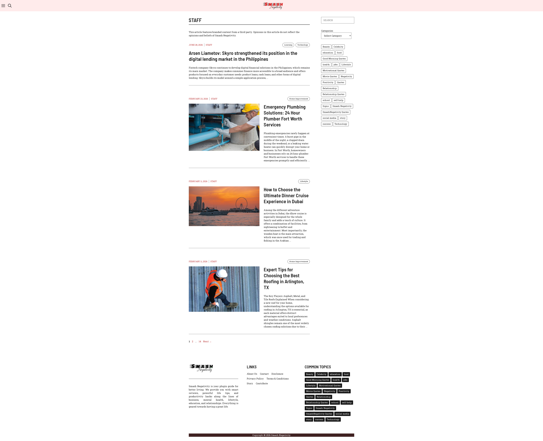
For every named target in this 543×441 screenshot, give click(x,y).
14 (200, 341)
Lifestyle (304, 181)
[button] (10, 5)
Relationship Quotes (333, 94)
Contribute (262, 383)
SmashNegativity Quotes (336, 112)
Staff (209, 45)
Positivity (328, 82)
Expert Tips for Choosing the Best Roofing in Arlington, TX (284, 278)
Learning (288, 45)
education (328, 52)
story (342, 118)
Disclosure (277, 373)
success (327, 124)
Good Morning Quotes (334, 58)
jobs (336, 64)
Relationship (330, 88)
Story (250, 383)
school (326, 100)
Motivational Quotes (333, 70)
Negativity (346, 76)
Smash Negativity (342, 106)
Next (207, 341)
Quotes (340, 82)
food (339, 52)
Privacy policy (255, 378)
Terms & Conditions (278, 378)
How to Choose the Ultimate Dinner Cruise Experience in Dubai (286, 195)
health (326, 64)
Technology (302, 45)
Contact (264, 373)
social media (329, 118)
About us (252, 373)
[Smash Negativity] (273, 5)
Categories (327, 30)
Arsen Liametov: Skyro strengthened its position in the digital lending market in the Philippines (243, 56)
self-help (338, 100)
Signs (326, 106)
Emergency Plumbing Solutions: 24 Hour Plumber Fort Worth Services (285, 115)
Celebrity (338, 46)
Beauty (326, 46)
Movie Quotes (330, 76)
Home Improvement (298, 98)
